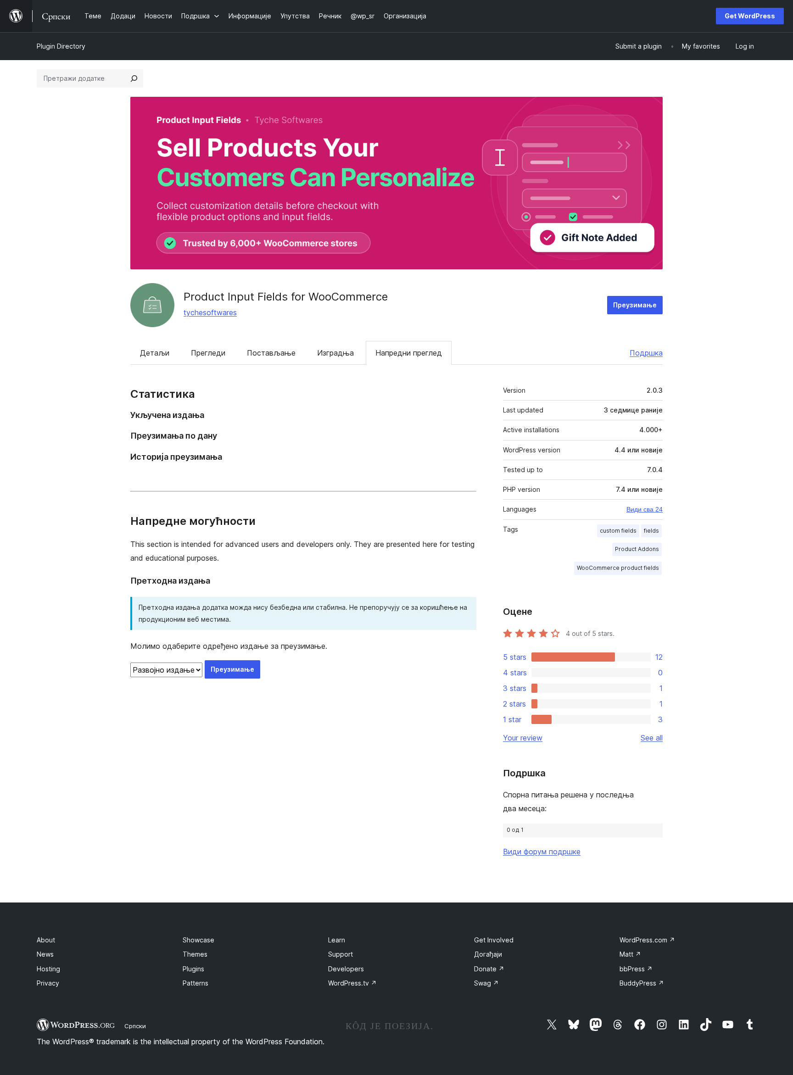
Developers (346, 969)
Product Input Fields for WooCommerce (286, 296)
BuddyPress (642, 983)
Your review (522, 737)
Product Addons (637, 549)
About (46, 940)
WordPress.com (647, 940)
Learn (336, 940)
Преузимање (635, 305)
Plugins (193, 969)
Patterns (195, 983)
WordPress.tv (352, 983)
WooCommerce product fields (618, 567)
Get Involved (494, 940)
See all (652, 737)
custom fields (618, 530)
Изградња (335, 352)
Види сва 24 (644, 509)
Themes (195, 954)
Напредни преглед (408, 352)
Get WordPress (750, 16)
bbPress (636, 969)
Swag (486, 983)
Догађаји (488, 954)
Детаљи (154, 352)
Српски (135, 1026)
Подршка (646, 352)
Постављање (271, 352)
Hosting (48, 969)
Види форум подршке (542, 851)
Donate (489, 969)
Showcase (198, 940)
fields (651, 530)
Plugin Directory (61, 46)
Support (340, 954)
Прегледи (208, 352)
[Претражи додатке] (134, 78)
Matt (630, 954)
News (45, 954)
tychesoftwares (210, 312)
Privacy (48, 983)
